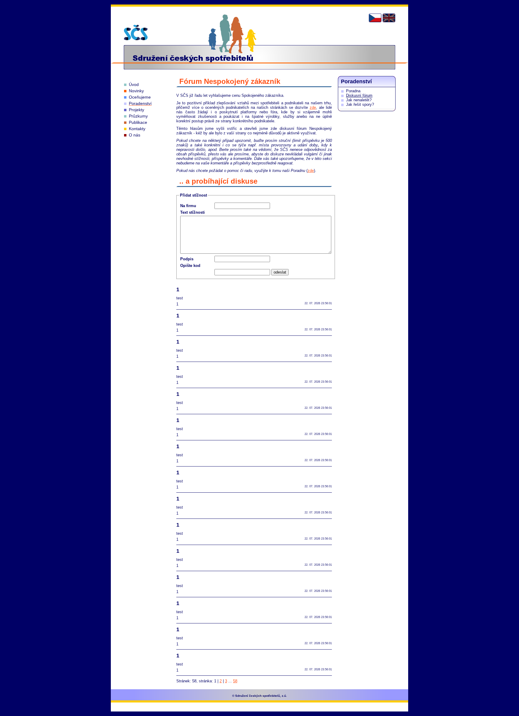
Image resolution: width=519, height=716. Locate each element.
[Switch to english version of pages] (389, 18)
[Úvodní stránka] (136, 32)
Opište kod (190, 265)
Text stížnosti (192, 212)
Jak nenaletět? (359, 100)
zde (313, 107)
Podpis (186, 259)
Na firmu (188, 205)
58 (235, 681)
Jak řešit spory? (360, 104)
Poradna (353, 91)
